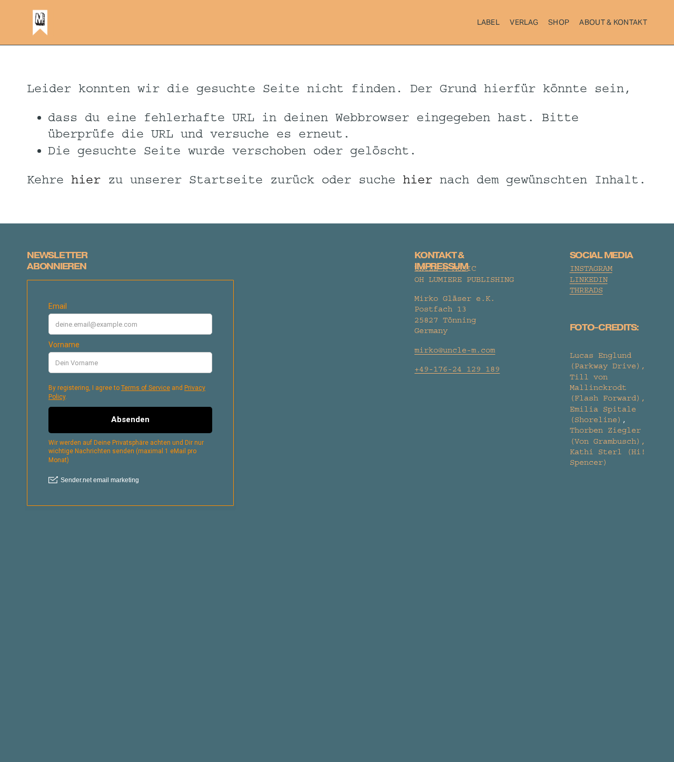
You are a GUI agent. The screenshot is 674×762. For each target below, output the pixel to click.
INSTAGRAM (591, 268)
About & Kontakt (613, 22)
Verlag (524, 22)
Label (488, 22)
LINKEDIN (589, 279)
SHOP (558, 22)
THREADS (586, 290)
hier (86, 180)
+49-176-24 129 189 (457, 369)
